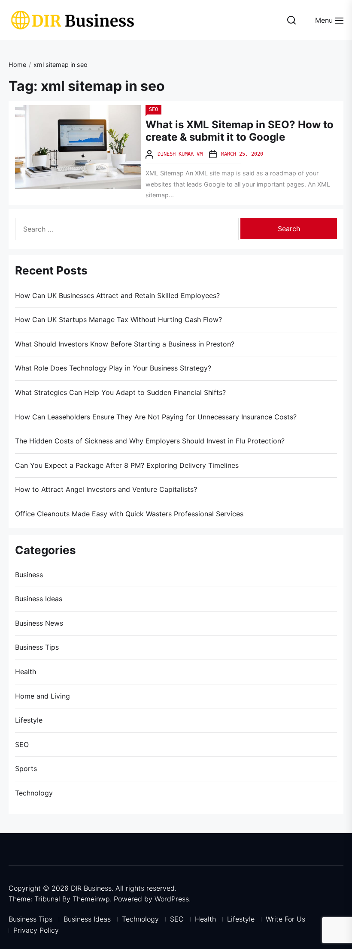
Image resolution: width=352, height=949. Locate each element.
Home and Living (42, 696)
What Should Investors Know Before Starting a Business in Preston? (124, 344)
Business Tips (37, 647)
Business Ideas (38, 598)
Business (29, 574)
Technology (34, 793)
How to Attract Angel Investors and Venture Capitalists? (106, 489)
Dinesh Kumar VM (180, 154)
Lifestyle (28, 720)
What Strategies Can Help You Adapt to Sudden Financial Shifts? (120, 392)
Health (25, 671)
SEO (153, 109)
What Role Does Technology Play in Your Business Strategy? (113, 368)
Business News (39, 623)
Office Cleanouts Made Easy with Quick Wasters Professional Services (129, 513)
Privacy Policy (36, 930)
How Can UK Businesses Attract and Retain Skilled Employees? (117, 295)
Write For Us (285, 919)
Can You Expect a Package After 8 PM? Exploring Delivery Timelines (127, 465)
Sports (26, 768)
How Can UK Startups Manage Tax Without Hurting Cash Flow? (118, 319)
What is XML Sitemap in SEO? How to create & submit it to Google (240, 130)
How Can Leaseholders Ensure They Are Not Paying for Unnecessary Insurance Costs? (156, 417)
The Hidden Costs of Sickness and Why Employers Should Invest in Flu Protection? (150, 441)
